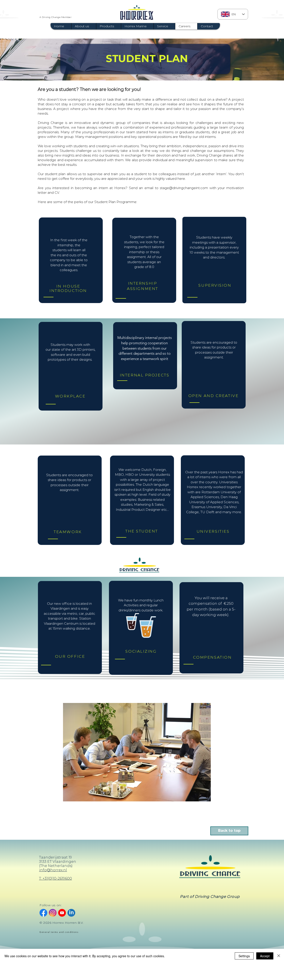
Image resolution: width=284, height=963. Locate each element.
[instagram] (53, 913)
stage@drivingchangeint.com (184, 188)
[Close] (278, 955)
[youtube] (62, 913)
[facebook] (43, 913)
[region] (71, 260)
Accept (265, 956)
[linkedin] (71, 913)
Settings (244, 956)
